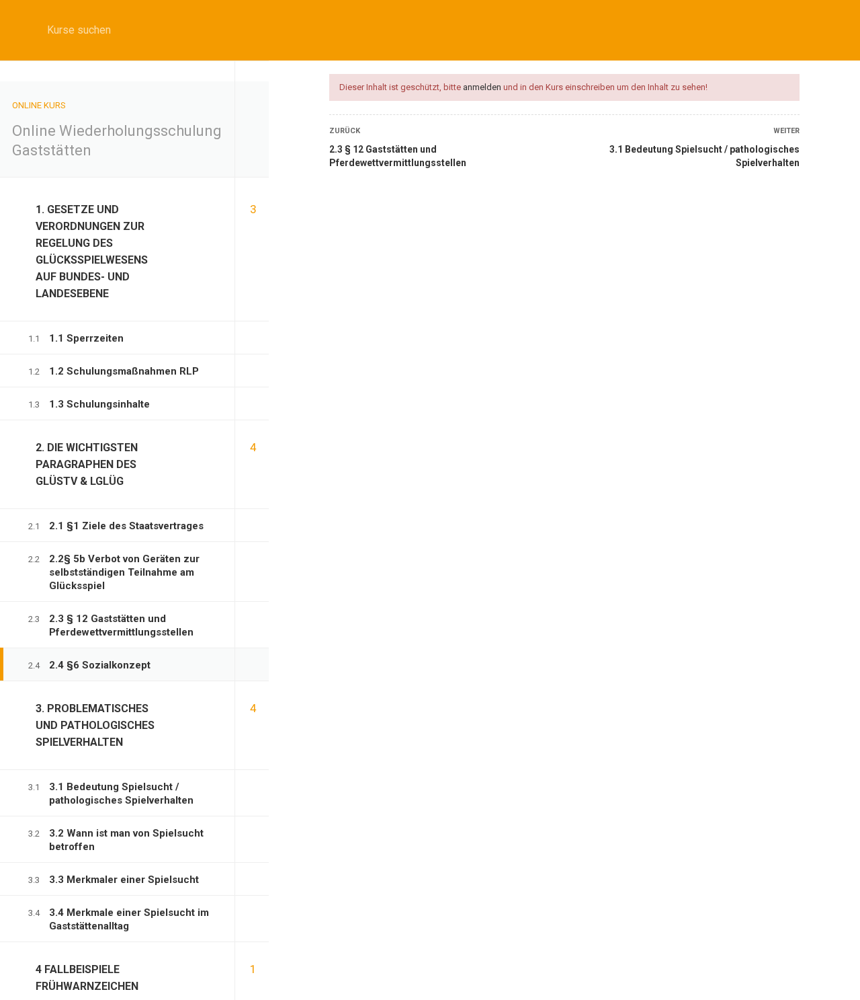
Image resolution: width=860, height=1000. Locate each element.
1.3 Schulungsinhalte (99, 404)
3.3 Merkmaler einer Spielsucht (124, 880)
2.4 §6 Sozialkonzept (99, 665)
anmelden (482, 87)
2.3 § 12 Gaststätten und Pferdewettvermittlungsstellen (121, 625)
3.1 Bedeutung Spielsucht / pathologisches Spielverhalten (121, 793)
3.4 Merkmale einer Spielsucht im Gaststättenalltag (129, 919)
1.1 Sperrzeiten (86, 338)
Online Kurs (39, 105)
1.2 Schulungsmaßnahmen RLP (124, 371)
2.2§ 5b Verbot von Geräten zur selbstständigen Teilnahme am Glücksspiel (124, 572)
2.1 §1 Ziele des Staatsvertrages (126, 526)
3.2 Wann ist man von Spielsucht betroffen (126, 840)
